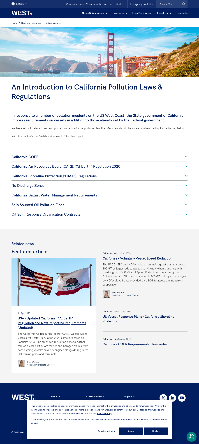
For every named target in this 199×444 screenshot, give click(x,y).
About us (55, 396)
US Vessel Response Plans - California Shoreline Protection (138, 318)
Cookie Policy (104, 413)
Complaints (128, 396)
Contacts (181, 13)
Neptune (108, 4)
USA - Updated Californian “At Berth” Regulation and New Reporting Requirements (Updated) (52, 323)
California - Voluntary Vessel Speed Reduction (137, 258)
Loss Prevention (142, 13)
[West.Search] (183, 4)
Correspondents (74, 4)
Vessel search (93, 4)
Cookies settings (106, 431)
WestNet (120, 4)
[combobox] (171, 4)
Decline (156, 431)
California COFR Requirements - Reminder (135, 344)
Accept (131, 431)
